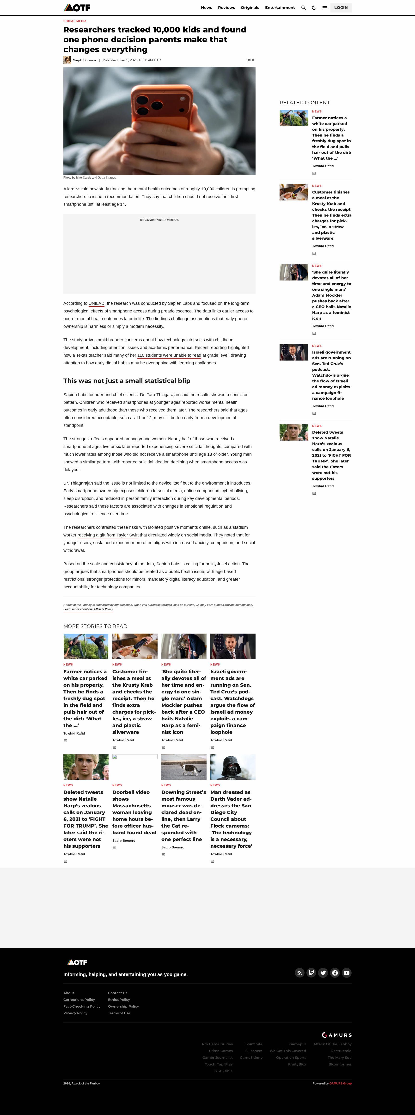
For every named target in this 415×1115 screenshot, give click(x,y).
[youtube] (347, 973)
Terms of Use (119, 1013)
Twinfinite (253, 1044)
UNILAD (96, 303)
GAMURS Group (341, 1083)
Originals (250, 7)
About (68, 993)
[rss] (300, 973)
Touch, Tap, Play (219, 1064)
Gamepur (297, 1044)
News (206, 7)
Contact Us (117, 993)
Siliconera (253, 1051)
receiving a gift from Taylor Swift (108, 535)
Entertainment (280, 7)
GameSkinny (251, 1057)
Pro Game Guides (217, 1044)
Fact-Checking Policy (81, 1006)
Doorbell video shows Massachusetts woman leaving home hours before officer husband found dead (134, 812)
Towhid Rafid (74, 733)
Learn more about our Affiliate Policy (88, 609)
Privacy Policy (75, 1013)
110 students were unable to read (169, 355)
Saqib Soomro (123, 840)
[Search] (303, 7)
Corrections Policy (79, 999)
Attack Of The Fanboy (332, 1044)
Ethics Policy (119, 999)
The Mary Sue (340, 1057)
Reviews (226, 7)
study (77, 339)
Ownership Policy (123, 1006)
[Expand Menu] (325, 7)
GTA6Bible (223, 1071)
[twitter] (323, 973)
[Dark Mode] (314, 7)
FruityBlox (297, 1064)
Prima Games (221, 1051)
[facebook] (335, 973)
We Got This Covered (288, 1051)
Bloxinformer (340, 1064)
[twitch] (311, 973)
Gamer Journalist (217, 1057)
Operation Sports (291, 1057)
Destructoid (341, 1051)
